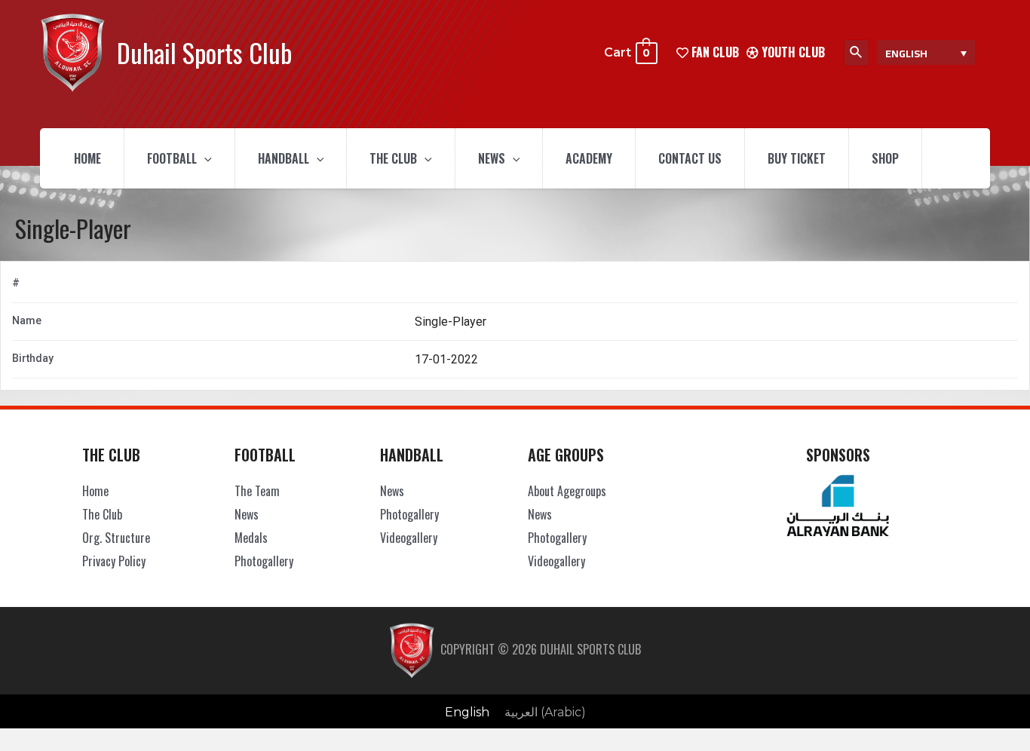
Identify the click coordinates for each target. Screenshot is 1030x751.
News (491, 158)
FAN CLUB (713, 52)
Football (172, 158)
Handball (283, 158)
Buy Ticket (797, 158)
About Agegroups (567, 491)
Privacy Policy (114, 561)
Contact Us (690, 158)
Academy (589, 158)
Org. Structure (116, 538)
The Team (257, 491)
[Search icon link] (856, 53)
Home (87, 158)
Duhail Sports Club (204, 52)
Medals (251, 538)
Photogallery (264, 561)
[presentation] (204, 158)
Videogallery (408, 538)
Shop (885, 158)
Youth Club (792, 52)
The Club (393, 158)
